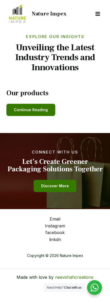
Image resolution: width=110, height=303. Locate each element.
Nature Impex (49, 13)
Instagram (55, 226)
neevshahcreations (74, 277)
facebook (55, 232)
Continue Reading (31, 109)
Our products (27, 93)
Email (55, 219)
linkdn (55, 239)
